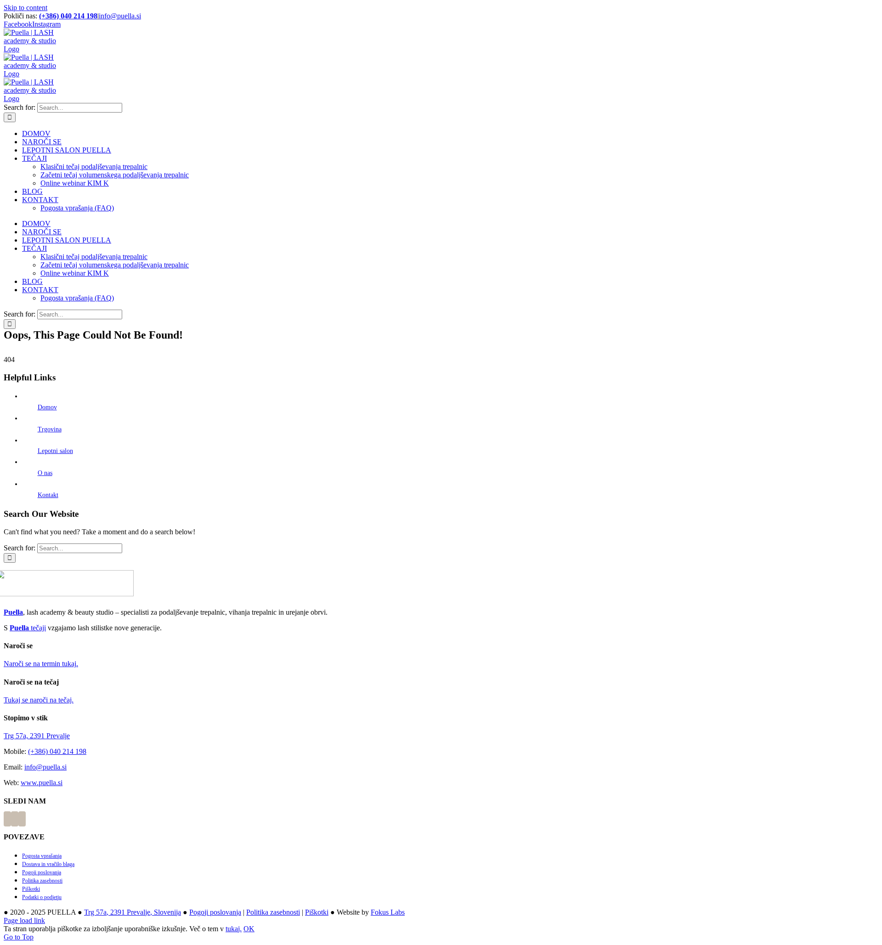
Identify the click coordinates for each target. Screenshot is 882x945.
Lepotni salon (55, 450)
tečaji (28, 628)
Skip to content (25, 7)
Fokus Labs (388, 912)
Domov (47, 407)
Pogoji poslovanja (215, 912)
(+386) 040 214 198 (68, 16)
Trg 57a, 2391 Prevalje (37, 736)
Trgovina (50, 429)
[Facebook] (7, 818)
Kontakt (48, 495)
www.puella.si (41, 783)
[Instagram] (14, 818)
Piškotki (316, 912)
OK (248, 929)
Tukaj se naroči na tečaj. (39, 700)
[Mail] (22, 818)
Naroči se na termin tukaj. (41, 664)
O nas (45, 473)
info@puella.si (120, 16)
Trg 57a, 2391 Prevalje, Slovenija (132, 912)
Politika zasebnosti (273, 912)
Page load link (24, 920)
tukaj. (234, 929)
